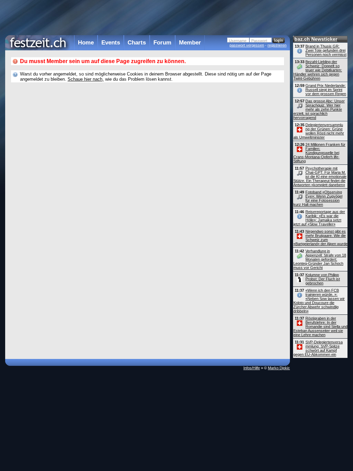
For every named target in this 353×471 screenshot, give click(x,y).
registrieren (277, 45)
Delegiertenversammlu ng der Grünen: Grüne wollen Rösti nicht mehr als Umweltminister (318, 131)
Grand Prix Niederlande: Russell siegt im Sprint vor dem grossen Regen (325, 89)
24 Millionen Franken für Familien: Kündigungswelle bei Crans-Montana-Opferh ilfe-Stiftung (319, 152)
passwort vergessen (247, 45)
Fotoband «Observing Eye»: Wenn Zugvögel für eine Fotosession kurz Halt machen (317, 198)
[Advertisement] (147, 16)
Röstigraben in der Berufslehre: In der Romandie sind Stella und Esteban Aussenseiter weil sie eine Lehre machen (320, 326)
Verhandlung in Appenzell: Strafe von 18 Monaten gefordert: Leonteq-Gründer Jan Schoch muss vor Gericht (319, 259)
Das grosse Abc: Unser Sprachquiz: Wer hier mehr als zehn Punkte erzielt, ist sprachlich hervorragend (319, 109)
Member (190, 42)
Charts (137, 42)
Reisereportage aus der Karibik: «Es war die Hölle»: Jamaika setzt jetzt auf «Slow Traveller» (319, 218)
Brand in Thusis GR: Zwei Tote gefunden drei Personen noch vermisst (325, 50)
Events (110, 42)
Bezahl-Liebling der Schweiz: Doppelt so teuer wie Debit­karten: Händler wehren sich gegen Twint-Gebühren (317, 70)
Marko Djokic (279, 368)
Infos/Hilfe (251, 368)
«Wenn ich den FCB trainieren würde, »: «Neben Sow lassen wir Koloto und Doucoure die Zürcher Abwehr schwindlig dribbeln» (319, 300)
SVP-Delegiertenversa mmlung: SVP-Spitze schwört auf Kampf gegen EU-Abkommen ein (318, 348)
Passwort (259, 41)
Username (237, 41)
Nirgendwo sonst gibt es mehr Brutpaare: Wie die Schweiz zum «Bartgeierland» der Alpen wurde (320, 237)
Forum (162, 42)
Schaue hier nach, (86, 79)
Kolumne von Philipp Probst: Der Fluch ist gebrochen (322, 279)
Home (86, 42)
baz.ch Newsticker (315, 39)
